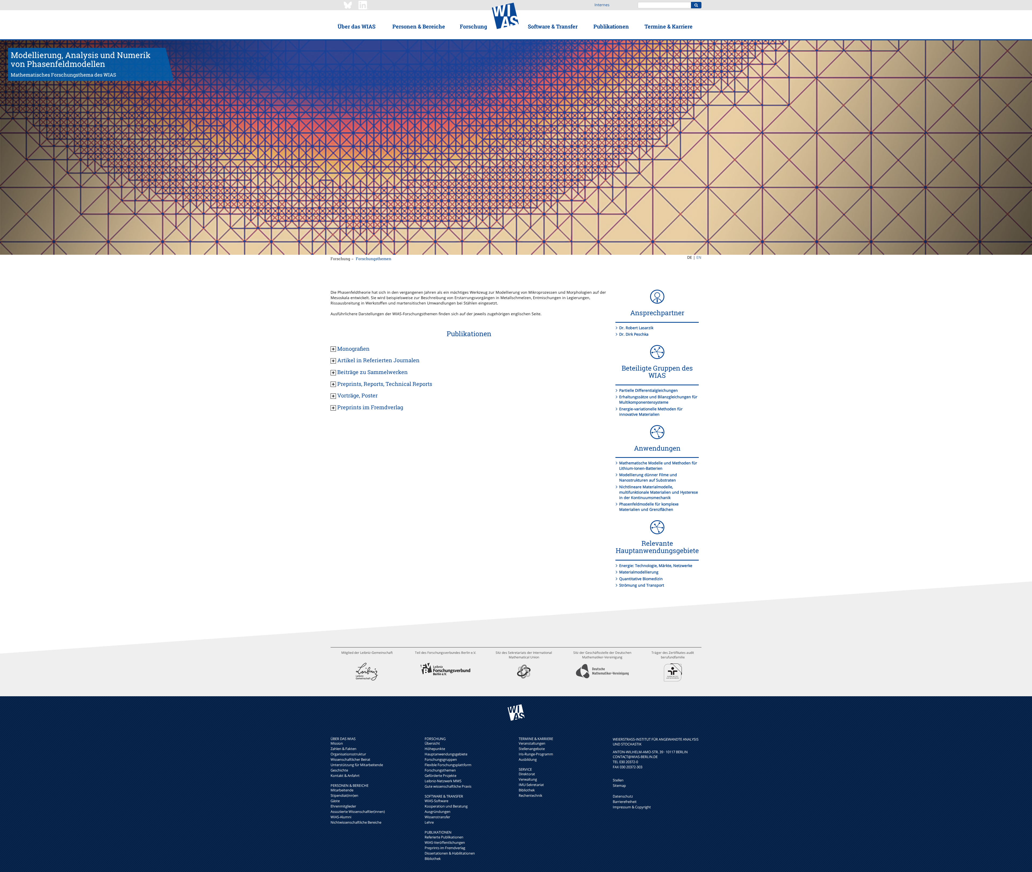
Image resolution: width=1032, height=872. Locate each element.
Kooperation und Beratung (446, 806)
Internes (602, 4)
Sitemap (619, 785)
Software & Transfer (553, 26)
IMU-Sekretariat (531, 784)
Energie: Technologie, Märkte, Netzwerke (655, 565)
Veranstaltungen (532, 743)
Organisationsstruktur (348, 754)
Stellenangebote (532, 748)
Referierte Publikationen (444, 837)
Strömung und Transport (641, 585)
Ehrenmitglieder (343, 806)
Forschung (473, 26)
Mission (337, 743)
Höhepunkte (435, 748)
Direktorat (527, 773)
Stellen (618, 780)
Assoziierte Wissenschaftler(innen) (358, 811)
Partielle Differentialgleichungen (648, 390)
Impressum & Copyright (632, 807)
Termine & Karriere (668, 26)
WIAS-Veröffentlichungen (445, 842)
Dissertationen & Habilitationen (450, 853)
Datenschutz (623, 796)
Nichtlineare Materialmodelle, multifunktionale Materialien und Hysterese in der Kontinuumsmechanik (658, 492)
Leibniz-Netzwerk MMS (443, 780)
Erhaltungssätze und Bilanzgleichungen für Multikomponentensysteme (658, 399)
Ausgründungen (437, 811)
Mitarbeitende (342, 790)
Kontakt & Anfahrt (345, 775)
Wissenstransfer (437, 816)
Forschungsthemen (373, 258)
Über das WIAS (356, 26)
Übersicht (432, 743)
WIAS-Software (436, 800)
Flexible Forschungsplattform (448, 764)
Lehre (429, 822)
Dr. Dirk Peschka (633, 334)
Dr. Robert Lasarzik (636, 327)
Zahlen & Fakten (343, 748)
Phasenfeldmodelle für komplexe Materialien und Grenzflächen (649, 506)
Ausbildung (528, 759)
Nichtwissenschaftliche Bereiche (356, 822)
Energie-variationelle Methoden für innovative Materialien (651, 411)
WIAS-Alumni (341, 816)
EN (698, 257)
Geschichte (339, 770)
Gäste (335, 800)
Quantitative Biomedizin (641, 578)
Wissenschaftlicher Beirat (350, 759)
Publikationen (611, 26)
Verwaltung (528, 779)
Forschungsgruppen (441, 759)
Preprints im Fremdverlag (445, 847)
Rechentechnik (530, 795)
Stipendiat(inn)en (344, 795)
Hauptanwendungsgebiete (446, 754)
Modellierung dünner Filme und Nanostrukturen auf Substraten (648, 477)
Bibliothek (433, 858)
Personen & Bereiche (418, 26)
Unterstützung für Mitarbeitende (357, 764)
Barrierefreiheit (625, 801)
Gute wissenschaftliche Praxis (448, 786)
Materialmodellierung (638, 572)
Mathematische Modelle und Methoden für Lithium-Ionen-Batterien (658, 465)
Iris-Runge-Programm (536, 754)
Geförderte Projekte (440, 775)
